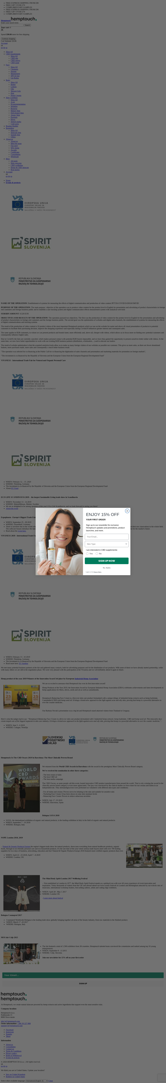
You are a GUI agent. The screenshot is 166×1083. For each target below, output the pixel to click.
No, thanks (107, 568)
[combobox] (106, 544)
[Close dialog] (127, 511)
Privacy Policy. (97, 572)
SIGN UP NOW (106, 561)
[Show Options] (126, 544)
